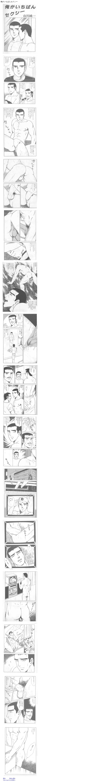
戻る (4, 778)
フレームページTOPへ (9, 780)
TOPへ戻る (12, 778)
